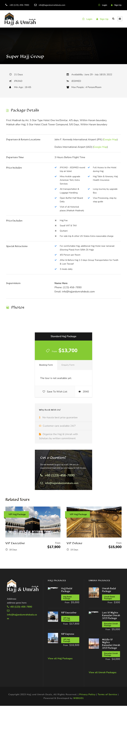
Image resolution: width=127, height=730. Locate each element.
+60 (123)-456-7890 (19, 5)
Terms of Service (107, 694)
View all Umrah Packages (102, 672)
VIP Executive (15, 543)
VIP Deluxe (74, 543)
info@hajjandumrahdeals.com (52, 5)
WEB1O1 (78, 698)
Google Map (110, 139)
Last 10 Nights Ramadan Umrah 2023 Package (111, 616)
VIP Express (67, 634)
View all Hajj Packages (60, 658)
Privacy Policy (87, 694)
